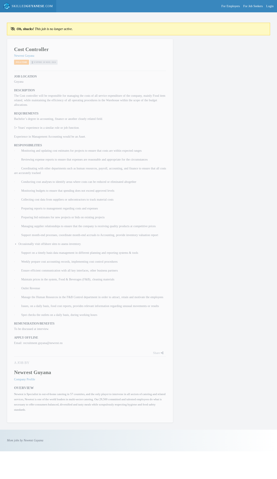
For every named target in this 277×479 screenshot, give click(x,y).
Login (270, 6)
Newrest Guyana (24, 55)
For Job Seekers (253, 6)
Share (157, 353)
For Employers (230, 6)
